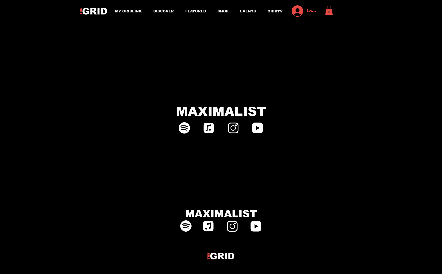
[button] (329, 10)
